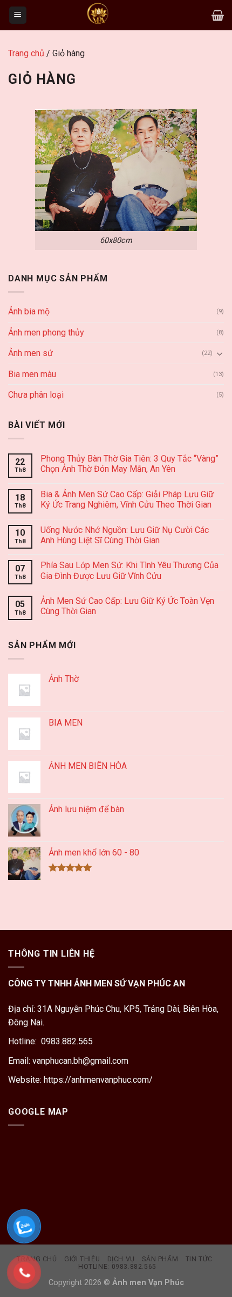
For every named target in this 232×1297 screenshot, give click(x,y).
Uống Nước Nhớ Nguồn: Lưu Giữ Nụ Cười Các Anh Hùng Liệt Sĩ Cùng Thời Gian (124, 535)
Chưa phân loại (36, 395)
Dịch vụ (121, 1259)
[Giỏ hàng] (217, 15)
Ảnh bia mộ (29, 311)
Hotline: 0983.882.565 (117, 1266)
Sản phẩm (160, 1259)
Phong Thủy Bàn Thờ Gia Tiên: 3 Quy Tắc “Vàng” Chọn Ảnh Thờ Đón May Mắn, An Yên (129, 463)
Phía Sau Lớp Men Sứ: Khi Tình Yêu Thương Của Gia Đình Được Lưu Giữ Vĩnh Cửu (129, 570)
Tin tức (199, 1259)
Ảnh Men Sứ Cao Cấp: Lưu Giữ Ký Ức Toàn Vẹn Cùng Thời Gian (127, 606)
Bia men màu (32, 374)
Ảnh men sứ (30, 353)
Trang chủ (26, 53)
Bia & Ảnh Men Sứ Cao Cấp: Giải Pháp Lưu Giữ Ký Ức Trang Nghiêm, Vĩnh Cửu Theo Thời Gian (127, 499)
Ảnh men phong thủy (46, 332)
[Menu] (18, 15)
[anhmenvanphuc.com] (97, 15)
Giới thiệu (82, 1259)
